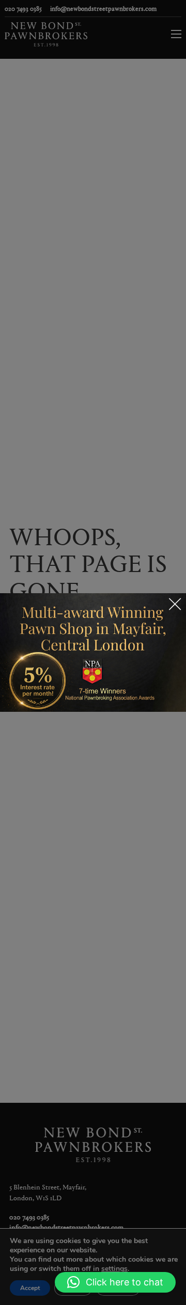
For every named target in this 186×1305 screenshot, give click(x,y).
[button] (115, 1282)
